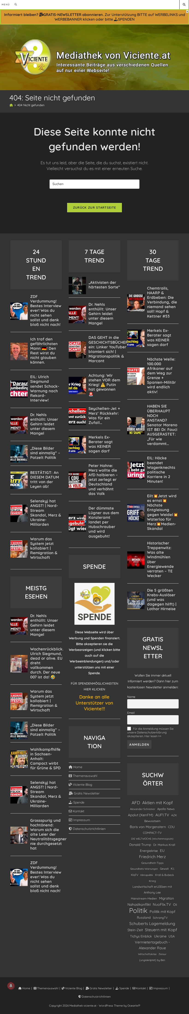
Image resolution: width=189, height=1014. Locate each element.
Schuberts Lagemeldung (152, 923)
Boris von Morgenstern (148, 827)
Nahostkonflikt (139, 904)
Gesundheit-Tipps (152, 863)
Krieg (152, 881)
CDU (171, 827)
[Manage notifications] (11, 985)
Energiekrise (149, 851)
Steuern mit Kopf (161, 929)
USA (171, 936)
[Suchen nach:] (14, 4)
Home (77, 767)
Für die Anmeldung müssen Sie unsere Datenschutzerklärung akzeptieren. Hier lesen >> (150, 732)
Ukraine (160, 936)
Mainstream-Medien (144, 898)
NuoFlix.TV (162, 904)
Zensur (162, 954)
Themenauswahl (84, 776)
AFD (136, 802)
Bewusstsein (152, 821)
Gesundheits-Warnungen (144, 868)
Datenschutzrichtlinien (89, 829)
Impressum (81, 820)
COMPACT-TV (152, 833)
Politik (138, 910)
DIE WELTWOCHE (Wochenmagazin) (152, 838)
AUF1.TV (162, 815)
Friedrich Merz (152, 856)
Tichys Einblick (141, 936)
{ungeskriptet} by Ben (152, 960)
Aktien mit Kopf (157, 802)
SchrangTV (160, 917)
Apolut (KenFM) (140, 815)
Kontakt (78, 811)
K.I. (172, 868)
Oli (175, 904)
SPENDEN (126, 19)
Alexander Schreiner (142, 809)
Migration (166, 898)
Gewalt (164, 868)
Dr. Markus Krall (164, 845)
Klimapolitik (146, 875)
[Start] (11, 105)
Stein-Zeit (135, 930)
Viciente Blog (82, 784)
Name (131, 697)
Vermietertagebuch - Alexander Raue (152, 945)
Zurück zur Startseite (94, 207)
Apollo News (165, 809)
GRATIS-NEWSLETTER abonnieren (73, 14)
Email (131, 712)
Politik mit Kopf (162, 911)
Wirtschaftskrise (147, 954)
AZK (174, 815)
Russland (144, 917)
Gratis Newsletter (86, 793)
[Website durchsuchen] (184, 4)
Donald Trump (140, 845)
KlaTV (134, 875)
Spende (78, 802)
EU (162, 850)
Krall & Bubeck (164, 875)
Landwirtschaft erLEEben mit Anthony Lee (152, 889)
